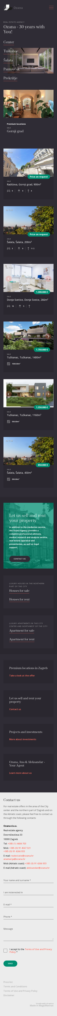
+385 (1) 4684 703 (17, 843)
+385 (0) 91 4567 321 (20, 848)
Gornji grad (15, 131)
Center (8, 42)
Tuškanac (10, 51)
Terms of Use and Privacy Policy (31, 951)
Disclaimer (8, 995)
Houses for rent (19, 599)
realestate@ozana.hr (22, 856)
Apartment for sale (21, 630)
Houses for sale (19, 590)
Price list (8, 982)
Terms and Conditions (15, 986)
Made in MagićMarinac (42, 1005)
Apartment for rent (21, 639)
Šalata (8, 60)
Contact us (20, 559)
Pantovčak (11, 69)
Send (10, 963)
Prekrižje (10, 78)
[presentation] (9, 105)
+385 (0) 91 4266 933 (14, 851)
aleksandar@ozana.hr (38, 868)
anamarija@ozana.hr (14, 859)
